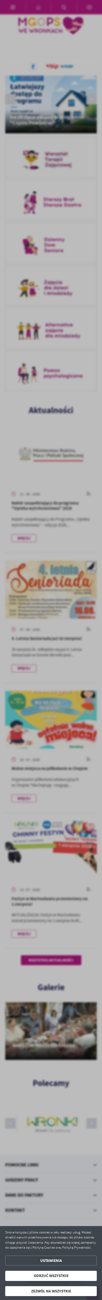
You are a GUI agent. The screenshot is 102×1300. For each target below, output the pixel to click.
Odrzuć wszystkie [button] (51, 1275)
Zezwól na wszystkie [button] (51, 1291)
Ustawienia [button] (51, 1260)
